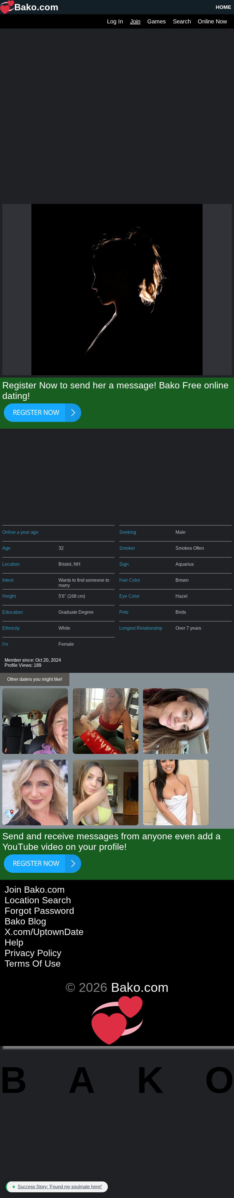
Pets (123, 612)
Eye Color (129, 596)
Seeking (127, 532)
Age (6, 548)
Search (182, 21)
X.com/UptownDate (44, 932)
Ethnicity (11, 628)
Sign (124, 564)
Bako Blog (25, 921)
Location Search (38, 900)
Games (156, 21)
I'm (5, 644)
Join (135, 21)
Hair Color (129, 580)
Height (9, 596)
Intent (7, 580)
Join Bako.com (35, 889)
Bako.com (139, 987)
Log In (115, 21)
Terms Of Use (33, 963)
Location (11, 564)
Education (12, 612)
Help (14, 942)
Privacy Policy (33, 953)
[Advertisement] (117, 69)
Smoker (127, 548)
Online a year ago (20, 532)
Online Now (212, 21)
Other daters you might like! (34, 679)
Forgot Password (39, 911)
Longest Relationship (140, 628)
